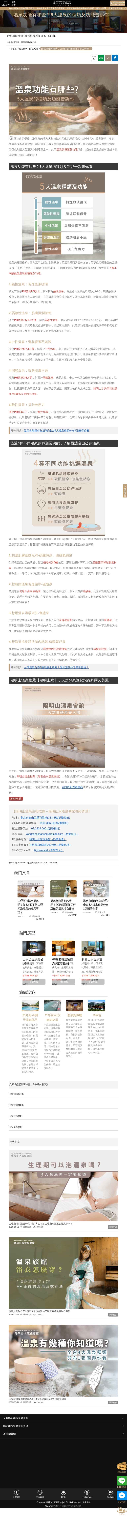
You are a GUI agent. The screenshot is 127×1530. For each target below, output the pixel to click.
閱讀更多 (113, 1227)
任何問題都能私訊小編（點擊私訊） (50, 844)
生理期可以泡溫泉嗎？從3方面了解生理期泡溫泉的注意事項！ (41, 1223)
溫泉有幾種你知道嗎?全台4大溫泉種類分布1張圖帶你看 (56, 430)
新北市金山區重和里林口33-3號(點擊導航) (45, 817)
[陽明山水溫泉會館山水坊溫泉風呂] (33, 948)
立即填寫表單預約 (72, 787)
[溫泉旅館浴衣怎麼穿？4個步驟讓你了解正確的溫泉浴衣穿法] (63, 889)
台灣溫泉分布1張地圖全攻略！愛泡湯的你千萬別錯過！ (56, 667)
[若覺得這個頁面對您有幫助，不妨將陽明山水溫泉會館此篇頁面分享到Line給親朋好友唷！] (101, 58)
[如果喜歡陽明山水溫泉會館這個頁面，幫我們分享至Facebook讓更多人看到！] (115, 58)
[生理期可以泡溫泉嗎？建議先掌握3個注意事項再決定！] (31, 889)
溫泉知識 (33, 48)
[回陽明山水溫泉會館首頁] (62, 3)
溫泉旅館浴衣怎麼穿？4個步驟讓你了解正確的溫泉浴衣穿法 (63, 904)
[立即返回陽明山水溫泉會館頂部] (122, 1510)
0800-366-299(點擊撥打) (54, 823)
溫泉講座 (22, 48)
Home (13, 48)
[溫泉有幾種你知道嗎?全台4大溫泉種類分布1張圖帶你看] (96, 889)
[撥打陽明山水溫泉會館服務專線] (117, 3)
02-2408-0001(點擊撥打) (45, 828)
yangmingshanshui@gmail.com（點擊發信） (52, 834)
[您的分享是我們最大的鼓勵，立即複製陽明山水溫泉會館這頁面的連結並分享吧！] (108, 58)
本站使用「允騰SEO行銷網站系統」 (67, 1506)
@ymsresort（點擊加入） (49, 850)
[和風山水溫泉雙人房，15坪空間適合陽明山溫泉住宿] (93, 948)
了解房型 (34, 982)
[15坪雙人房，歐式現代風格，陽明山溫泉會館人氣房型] (63, 948)
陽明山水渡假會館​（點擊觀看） (47, 839)
